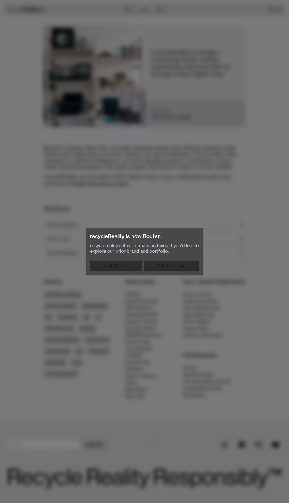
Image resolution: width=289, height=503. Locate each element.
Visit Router (115, 266)
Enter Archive (171, 266)
